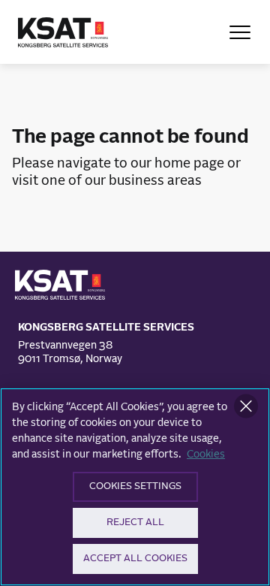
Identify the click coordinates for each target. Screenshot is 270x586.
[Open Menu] (240, 32)
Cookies (206, 454)
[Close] (246, 406)
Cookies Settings (135, 486)
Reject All (135, 522)
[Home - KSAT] (63, 32)
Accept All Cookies (135, 558)
